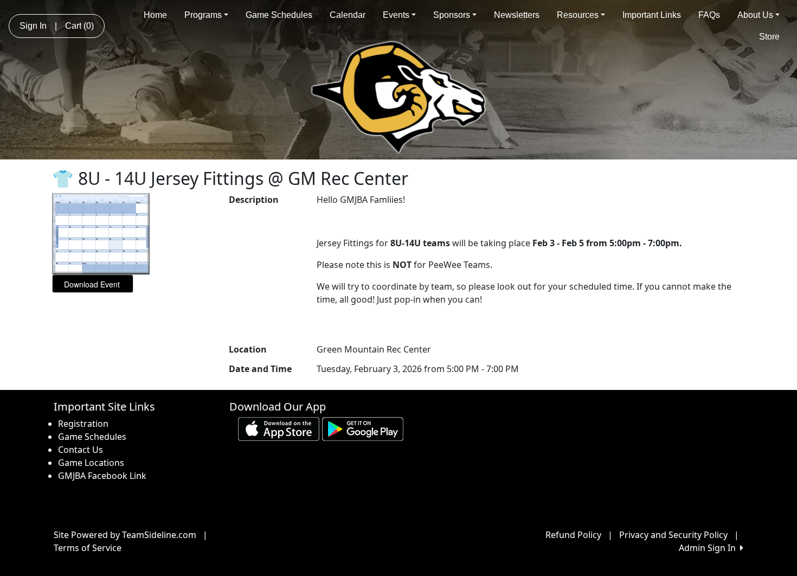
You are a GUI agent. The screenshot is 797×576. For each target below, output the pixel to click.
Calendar (347, 15)
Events (396, 15)
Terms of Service (87, 548)
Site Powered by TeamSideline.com (125, 535)
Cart (79, 25)
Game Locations (91, 463)
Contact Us (80, 450)
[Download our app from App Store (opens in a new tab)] (278, 428)
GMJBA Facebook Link (102, 476)
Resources (578, 15)
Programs (203, 15)
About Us (755, 15)
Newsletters (516, 15)
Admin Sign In (709, 548)
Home (155, 15)
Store (769, 36)
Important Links (651, 15)
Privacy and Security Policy (673, 535)
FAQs (709, 15)
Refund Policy (573, 535)
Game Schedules (279, 15)
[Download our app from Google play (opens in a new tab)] (362, 428)
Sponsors (451, 15)
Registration (83, 424)
